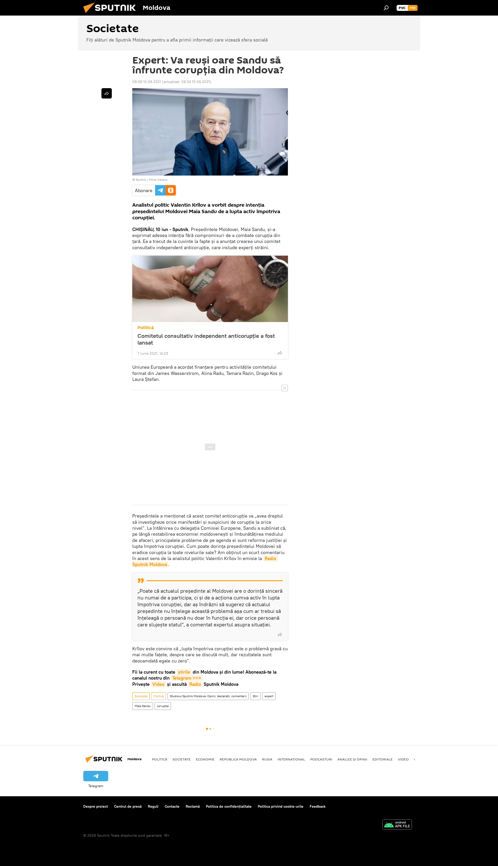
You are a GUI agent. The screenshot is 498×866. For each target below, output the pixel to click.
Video (158, 684)
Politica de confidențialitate (229, 806)
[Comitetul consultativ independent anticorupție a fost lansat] (210, 289)
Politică (145, 327)
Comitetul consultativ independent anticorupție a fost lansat (206, 339)
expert (269, 696)
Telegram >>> (186, 678)
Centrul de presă (128, 806)
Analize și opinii (352, 759)
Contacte (172, 806)
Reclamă (193, 806)
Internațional (291, 759)
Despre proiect (95, 806)
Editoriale (382, 759)
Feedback (318, 806)
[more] (280, 353)
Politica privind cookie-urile (280, 806)
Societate (141, 696)
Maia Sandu (143, 706)
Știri (255, 696)
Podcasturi (321, 759)
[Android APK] (397, 825)
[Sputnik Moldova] (111, 14)
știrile (184, 672)
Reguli (153, 806)
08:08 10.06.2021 (146, 81)
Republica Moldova (238, 759)
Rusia (267, 759)
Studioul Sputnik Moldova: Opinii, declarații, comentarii (208, 696)
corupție (163, 706)
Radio (195, 684)
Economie (205, 759)
